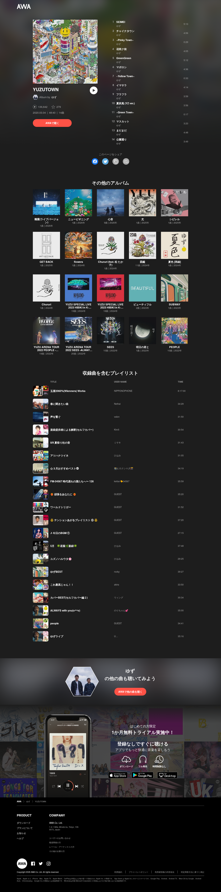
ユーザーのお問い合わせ (60, 838)
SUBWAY (174, 304)
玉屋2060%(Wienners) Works (67, 391)
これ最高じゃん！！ (62, 584)
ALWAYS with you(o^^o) (65, 610)
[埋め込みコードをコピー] (126, 161)
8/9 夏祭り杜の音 (60, 442)
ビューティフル (142, 304)
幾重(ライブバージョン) (46, 220)
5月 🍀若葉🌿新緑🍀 (63, 546)
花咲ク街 (121, 49)
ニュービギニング (78, 219)
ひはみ (117, 455)
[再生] (94, 90)
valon (117, 416)
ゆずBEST (56, 572)
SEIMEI (120, 22)
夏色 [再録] (174, 262)
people (54, 623)
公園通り (121, 139)
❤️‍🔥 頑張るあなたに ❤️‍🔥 (63, 494)
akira (116, 584)
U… (116, 636)
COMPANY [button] (57, 815)
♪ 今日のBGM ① (60, 533)
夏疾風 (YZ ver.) (125, 103)
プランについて (25, 828)
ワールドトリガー (60, 507)
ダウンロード (23, 822)
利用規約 (118, 872)
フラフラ (121, 94)
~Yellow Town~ (125, 76)
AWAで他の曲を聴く (130, 691)
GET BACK (46, 262)
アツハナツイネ (59, 455)
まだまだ (121, 130)
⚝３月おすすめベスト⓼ (64, 468)
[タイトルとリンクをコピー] (115, 161)
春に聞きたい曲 (59, 404)
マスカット (122, 121)
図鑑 (142, 262)
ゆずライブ (56, 636)
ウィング (118, 597)
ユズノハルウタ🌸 (61, 559)
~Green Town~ (125, 112)
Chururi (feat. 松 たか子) (110, 263)
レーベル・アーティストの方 (61, 846)
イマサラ (121, 85)
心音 (110, 219)
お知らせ (21, 833)
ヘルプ (20, 838)
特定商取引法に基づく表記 (192, 872)
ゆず (54, 97)
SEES (110, 347)
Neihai (117, 403)
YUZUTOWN (40, 801)
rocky (117, 571)
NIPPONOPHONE (123, 390)
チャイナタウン (125, 31)
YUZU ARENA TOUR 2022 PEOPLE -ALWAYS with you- (46, 350)
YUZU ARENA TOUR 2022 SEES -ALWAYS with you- (79, 350)
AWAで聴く (52, 123)
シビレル (174, 219)
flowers (78, 262)
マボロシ (121, 67)
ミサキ (117, 442)
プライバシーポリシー (138, 872)
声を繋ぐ (55, 417)
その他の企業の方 (57, 851)
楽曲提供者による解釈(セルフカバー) (71, 429)
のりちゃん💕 (121, 610)
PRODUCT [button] (24, 815)
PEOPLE (174, 347)
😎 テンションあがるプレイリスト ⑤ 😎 (74, 520)
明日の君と (142, 347)
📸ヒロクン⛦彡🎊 (123, 468)
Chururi (46, 304)
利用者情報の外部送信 (164, 872)
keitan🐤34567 (121, 481)
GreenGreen (123, 58)
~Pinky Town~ (124, 40)
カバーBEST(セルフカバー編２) (69, 597)
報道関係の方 (55, 842)
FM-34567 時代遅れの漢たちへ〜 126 (72, 481)
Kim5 (116, 429)
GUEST (118, 494)
